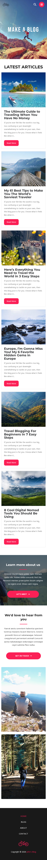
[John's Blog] (6, 4)
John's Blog (31, 852)
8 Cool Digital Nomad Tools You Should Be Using (21, 513)
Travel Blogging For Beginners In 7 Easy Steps (20, 434)
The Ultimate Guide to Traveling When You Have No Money (22, 115)
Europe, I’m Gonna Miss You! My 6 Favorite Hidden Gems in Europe (23, 353)
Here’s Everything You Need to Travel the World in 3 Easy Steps (22, 273)
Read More (11, 143)
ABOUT (23, 828)
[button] (35, 4)
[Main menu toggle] (42, 4)
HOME (23, 816)
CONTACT (23, 833)
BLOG (23, 822)
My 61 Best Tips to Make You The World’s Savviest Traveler (23, 194)
